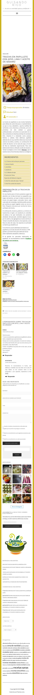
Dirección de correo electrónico (12, 398)
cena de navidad (13, 645)
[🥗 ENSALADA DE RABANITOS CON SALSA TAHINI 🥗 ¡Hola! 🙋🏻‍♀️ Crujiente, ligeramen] (16, 478)
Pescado (15, 299)
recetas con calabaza (17, 656)
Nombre (5, 390)
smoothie (9, 673)
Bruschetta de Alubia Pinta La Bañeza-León (14, 564)
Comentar (5, 413)
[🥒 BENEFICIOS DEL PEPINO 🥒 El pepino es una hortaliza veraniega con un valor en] (7, 488)
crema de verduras (12, 648)
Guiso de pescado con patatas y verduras (7, 289)
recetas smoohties (7, 670)
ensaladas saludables (25, 650)
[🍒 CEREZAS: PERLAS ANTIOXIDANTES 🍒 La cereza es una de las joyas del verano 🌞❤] (26, 469)
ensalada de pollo (9, 650)
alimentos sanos (16, 643)
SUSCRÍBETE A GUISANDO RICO (12, 526)
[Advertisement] (17, 33)
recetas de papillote (19, 301)
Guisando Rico (17, 3)
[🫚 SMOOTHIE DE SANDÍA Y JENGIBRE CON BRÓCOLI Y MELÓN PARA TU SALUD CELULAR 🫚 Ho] (16, 488)
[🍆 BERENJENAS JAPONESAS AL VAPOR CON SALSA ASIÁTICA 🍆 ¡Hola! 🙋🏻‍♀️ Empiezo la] (26, 478)
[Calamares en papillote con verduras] (8, 266)
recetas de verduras (21, 660)
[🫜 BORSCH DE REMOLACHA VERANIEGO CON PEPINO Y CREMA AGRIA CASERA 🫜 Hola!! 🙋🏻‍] (26, 488)
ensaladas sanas (8, 652)
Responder (8, 355)
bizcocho (5, 646)
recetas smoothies (18, 671)
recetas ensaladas (9, 663)
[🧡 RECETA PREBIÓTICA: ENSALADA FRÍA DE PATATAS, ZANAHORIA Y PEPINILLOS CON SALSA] (26, 498)
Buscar (17, 454)
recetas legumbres (11, 665)
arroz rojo (28, 643)
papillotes (25, 652)
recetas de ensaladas (7, 658)
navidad (20, 652)
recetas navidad (21, 665)
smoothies (16, 673)
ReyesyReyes (8, 298)
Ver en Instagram (17, 506)
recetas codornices (24, 654)
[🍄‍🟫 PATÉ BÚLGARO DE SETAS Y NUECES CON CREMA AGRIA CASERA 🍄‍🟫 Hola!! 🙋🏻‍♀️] (16, 498)
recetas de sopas (11, 660)
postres (29, 652)
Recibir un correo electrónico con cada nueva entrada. (15, 439)
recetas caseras (16, 654)
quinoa (10, 654)
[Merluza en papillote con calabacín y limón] (22, 266)
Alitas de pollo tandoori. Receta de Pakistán (15, 582)
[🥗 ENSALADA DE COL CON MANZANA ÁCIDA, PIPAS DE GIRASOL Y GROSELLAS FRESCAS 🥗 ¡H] (16, 469)
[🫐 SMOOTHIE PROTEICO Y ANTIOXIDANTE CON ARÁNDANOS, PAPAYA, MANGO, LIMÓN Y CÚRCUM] (7, 478)
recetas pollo (10, 668)
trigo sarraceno (23, 673)
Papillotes (11, 299)
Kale (22, 689)
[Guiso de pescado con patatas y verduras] (8, 283)
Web (4, 405)
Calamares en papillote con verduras (6, 272)
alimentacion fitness (7, 643)
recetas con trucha (11, 301)
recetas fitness (20, 662)
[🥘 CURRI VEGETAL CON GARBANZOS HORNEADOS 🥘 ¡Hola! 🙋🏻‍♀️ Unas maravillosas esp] (7, 469)
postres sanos (5, 654)
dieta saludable (21, 648)
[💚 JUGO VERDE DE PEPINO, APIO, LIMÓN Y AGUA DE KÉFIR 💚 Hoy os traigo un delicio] (7, 498)
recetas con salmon (26, 656)
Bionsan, (24, 149)
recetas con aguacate (8, 656)
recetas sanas (26, 301)
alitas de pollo (22, 643)
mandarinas (16, 652)
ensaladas (16, 650)
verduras (5, 675)
